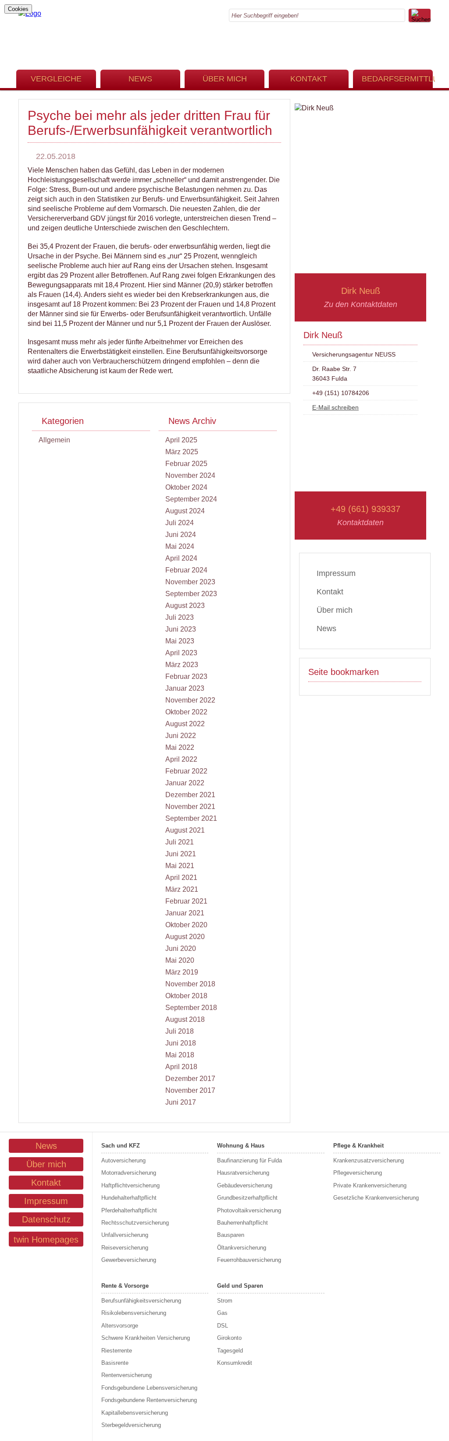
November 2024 (190, 475)
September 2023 (191, 593)
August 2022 (185, 724)
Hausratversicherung (243, 1172)
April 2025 (181, 440)
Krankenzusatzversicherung (368, 1160)
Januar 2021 (184, 913)
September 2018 (191, 1007)
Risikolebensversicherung (133, 1313)
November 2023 (190, 582)
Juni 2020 (180, 948)
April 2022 (181, 759)
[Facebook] (428, 42)
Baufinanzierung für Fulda (249, 1160)
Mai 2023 (179, 641)
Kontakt (308, 78)
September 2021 (191, 818)
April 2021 (181, 877)
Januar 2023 (184, 688)
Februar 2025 (186, 463)
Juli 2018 (179, 1031)
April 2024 (181, 558)
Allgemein (54, 440)
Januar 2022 (184, 783)
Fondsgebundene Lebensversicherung (149, 1387)
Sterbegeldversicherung (131, 1425)
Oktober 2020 (186, 925)
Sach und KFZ (120, 1145)
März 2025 (181, 452)
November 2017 (190, 1090)
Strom (224, 1300)
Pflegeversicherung (357, 1172)
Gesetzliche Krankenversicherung (376, 1197)
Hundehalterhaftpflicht (129, 1197)
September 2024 (191, 499)
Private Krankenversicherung (369, 1185)
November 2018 (190, 984)
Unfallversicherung (124, 1235)
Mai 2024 (179, 546)
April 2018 (181, 1066)
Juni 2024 (180, 534)
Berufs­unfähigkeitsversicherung (141, 1300)
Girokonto (229, 1338)
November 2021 (190, 806)
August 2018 (185, 1019)
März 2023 (181, 664)
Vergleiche (56, 78)
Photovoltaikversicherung (249, 1210)
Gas (222, 1313)
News (140, 78)
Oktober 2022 (186, 712)
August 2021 (185, 830)
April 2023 (181, 653)
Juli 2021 (179, 842)
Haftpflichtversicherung (130, 1185)
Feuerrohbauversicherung (249, 1260)
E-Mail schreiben (335, 407)
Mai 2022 (179, 747)
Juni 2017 (180, 1102)
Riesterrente (116, 1350)
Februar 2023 (186, 676)
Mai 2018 (179, 1055)
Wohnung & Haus (240, 1145)
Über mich (225, 78)
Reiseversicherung (124, 1247)
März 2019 (181, 972)
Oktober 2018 (186, 996)
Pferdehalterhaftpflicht (129, 1210)
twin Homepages (46, 1239)
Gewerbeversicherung (128, 1260)
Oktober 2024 (186, 487)
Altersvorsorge (119, 1325)
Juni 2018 (180, 1043)
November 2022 (190, 700)
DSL (222, 1325)
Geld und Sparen (240, 1285)
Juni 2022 (180, 735)
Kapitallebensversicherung (134, 1412)
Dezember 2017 (190, 1078)
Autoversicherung (123, 1160)
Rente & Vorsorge (125, 1285)
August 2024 (185, 511)
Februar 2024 (186, 570)
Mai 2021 (179, 865)
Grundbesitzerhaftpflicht (247, 1197)
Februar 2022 (186, 771)
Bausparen (230, 1235)
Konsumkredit (234, 1363)
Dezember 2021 (190, 794)
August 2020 (185, 936)
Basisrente (114, 1363)
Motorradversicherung (128, 1172)
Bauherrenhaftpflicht (242, 1222)
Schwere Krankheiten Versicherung (145, 1338)
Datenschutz (46, 1219)
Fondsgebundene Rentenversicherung (149, 1400)
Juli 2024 (179, 522)
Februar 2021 (186, 901)
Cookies (18, 9)
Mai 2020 (179, 960)
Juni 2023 (180, 629)
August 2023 (185, 605)
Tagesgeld (230, 1350)
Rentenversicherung (126, 1375)
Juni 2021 (180, 854)
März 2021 (181, 889)
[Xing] (428, 51)
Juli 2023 (179, 617)
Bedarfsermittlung (397, 78)
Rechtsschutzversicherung (135, 1222)
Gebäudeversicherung (244, 1185)
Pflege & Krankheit (358, 1145)
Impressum (336, 573)
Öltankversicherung (241, 1247)
